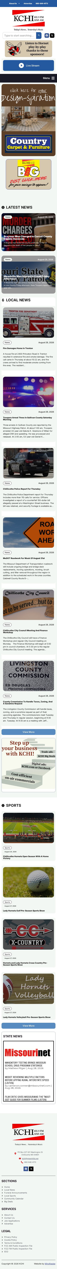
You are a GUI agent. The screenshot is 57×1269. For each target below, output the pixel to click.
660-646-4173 (42, 3)
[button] (48, 78)
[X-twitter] (52, 35)
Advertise (28, 3)
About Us (13, 3)
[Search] (38, 35)
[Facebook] (47, 35)
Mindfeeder (50, 1264)
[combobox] (19, 35)
